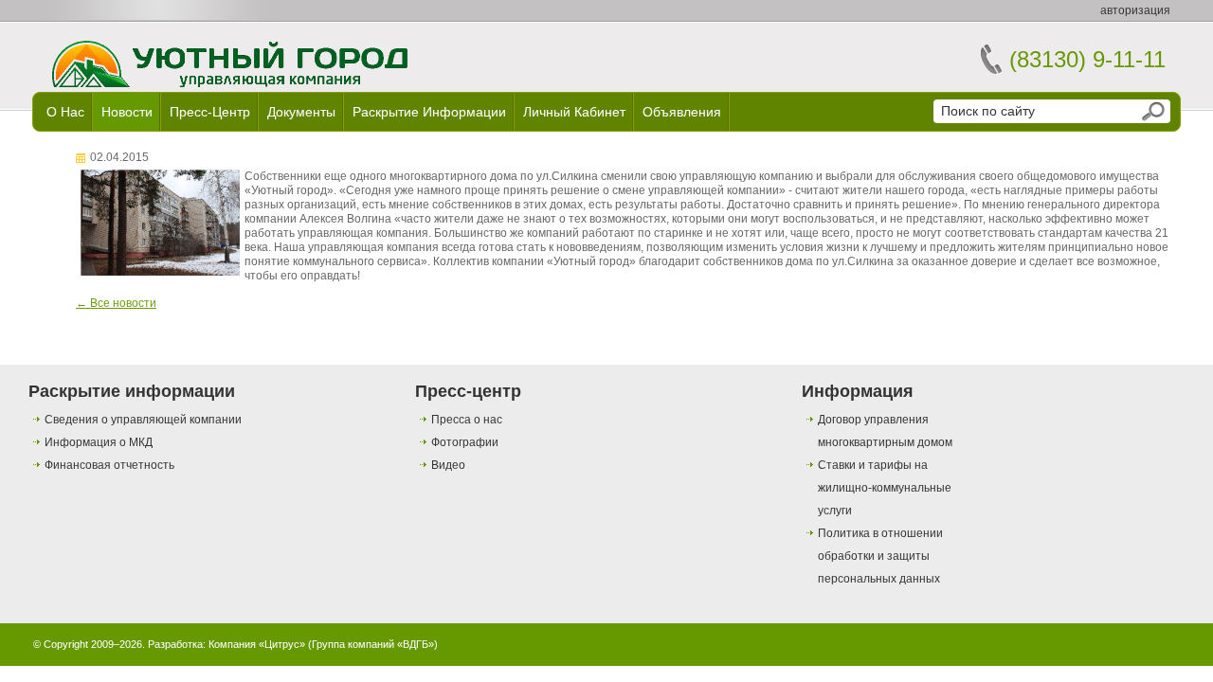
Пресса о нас (466, 419)
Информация (858, 391)
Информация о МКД (99, 442)
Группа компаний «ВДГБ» (373, 644)
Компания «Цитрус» (256, 644)
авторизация (1135, 10)
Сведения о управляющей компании (143, 419)
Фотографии (464, 442)
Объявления (682, 111)
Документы (301, 111)
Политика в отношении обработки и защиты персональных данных (880, 556)
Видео (448, 465)
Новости (127, 111)
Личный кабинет (574, 111)
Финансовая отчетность (109, 465)
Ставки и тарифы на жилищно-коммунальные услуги (884, 487)
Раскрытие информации (429, 111)
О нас (65, 111)
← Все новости (116, 303)
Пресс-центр (210, 111)
